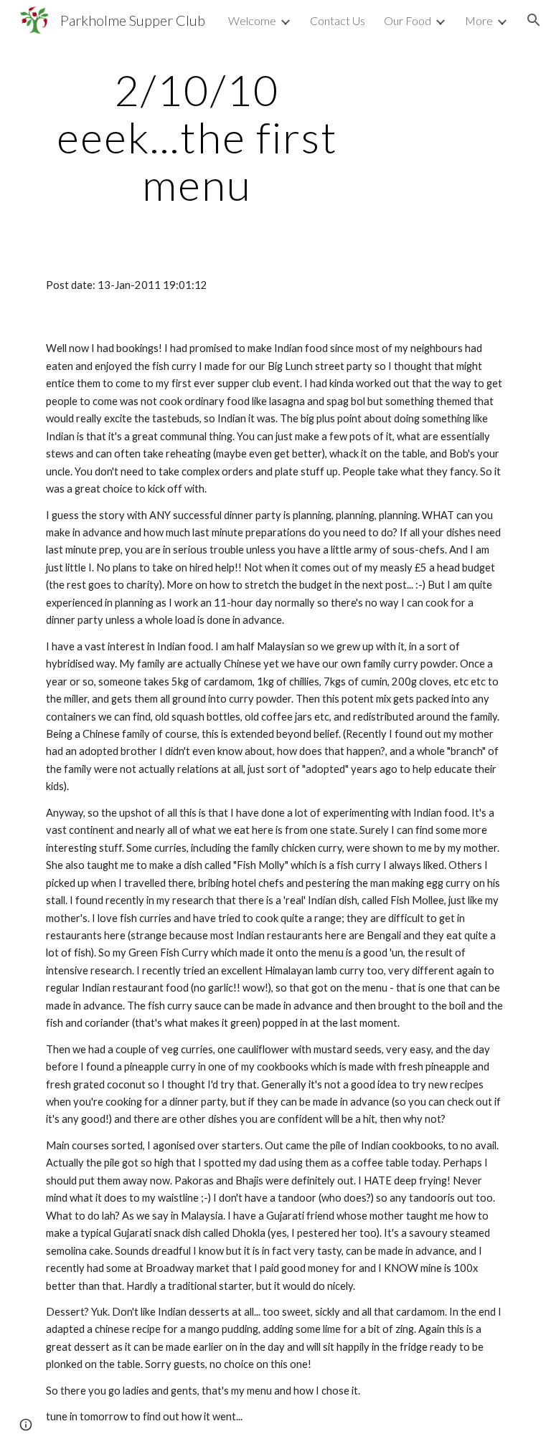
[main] (197, 137)
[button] (534, 20)
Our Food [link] (407, 20)
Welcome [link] (252, 20)
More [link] (479, 20)
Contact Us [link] (337, 20)
